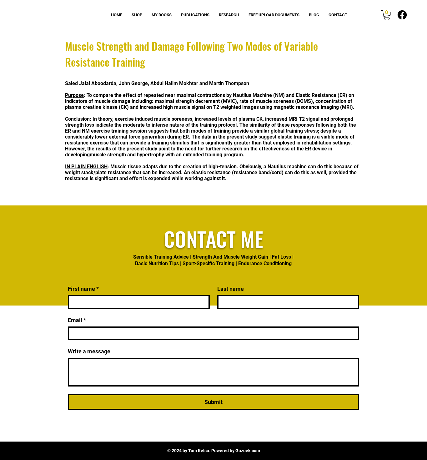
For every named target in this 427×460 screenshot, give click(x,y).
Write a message (89, 351)
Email (77, 320)
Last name (230, 289)
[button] (386, 14)
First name (83, 289)
